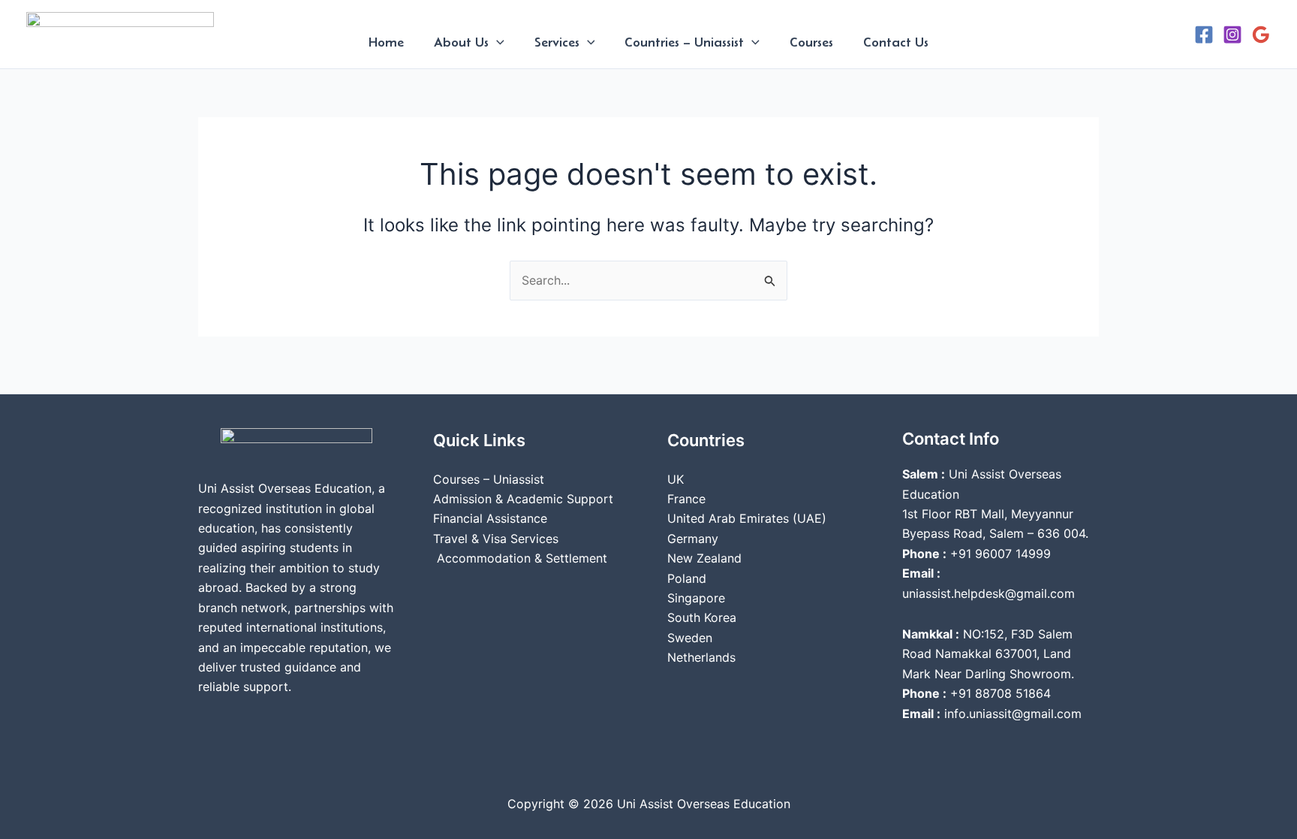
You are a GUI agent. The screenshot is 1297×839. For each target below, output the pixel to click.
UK (675, 479)
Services (556, 42)
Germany (692, 538)
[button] (496, 42)
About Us (461, 42)
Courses (811, 42)
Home (386, 42)
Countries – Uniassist (684, 42)
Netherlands (701, 657)
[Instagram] (1232, 34)
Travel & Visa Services (495, 538)
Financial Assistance (490, 518)
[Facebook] (1204, 34)
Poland (686, 578)
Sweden (689, 637)
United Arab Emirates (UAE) (746, 518)
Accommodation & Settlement (520, 558)
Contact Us (895, 42)
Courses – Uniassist (488, 479)
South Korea (701, 617)
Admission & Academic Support (523, 498)
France (686, 498)
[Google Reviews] (1261, 34)
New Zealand (704, 558)
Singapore (696, 597)
